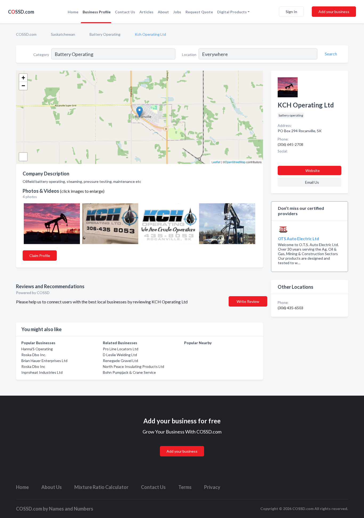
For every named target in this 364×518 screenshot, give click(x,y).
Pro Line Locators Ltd (120, 349)
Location (189, 54)
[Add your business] (182, 444)
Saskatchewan (63, 34)
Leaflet (216, 162)
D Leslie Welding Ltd (120, 354)
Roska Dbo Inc (33, 366)
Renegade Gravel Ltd (120, 360)
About (163, 12)
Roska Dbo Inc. (33, 354)
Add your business (333, 11)
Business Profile (97, 12)
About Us (51, 487)
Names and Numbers (71, 509)
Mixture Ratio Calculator (101, 487)
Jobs (177, 12)
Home (73, 12)
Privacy (212, 487)
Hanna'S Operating (37, 349)
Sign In (291, 11)
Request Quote (199, 12)
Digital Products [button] (232, 12)
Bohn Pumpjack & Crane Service (129, 372)
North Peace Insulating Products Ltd (133, 366)
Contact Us (125, 12)
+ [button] (23, 77)
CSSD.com (21, 12)
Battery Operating (105, 34)
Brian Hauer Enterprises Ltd (44, 360)
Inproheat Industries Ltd (42, 372)
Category (41, 54)
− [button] (23, 85)
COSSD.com (26, 34)
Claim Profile (39, 255)
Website (312, 170)
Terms (185, 487)
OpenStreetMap (235, 162)
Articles (146, 12)
